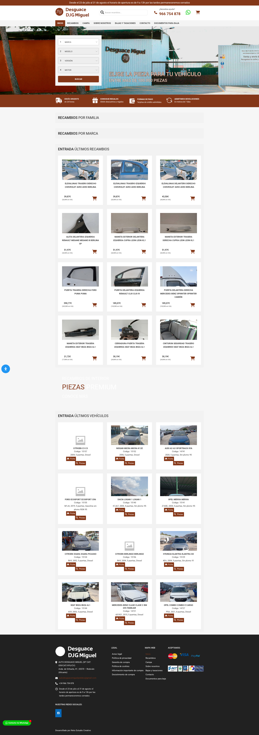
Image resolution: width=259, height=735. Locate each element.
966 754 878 (169, 14)
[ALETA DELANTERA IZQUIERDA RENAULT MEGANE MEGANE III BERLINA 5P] (80, 227)
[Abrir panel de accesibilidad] (5, 369)
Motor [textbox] (68, 70)
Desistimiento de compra (123, 674)
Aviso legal (117, 654)
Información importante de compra (127, 670)
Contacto (145, 23)
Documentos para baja (166, 23)
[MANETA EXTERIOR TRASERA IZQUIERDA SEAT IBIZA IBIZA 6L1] (80, 333)
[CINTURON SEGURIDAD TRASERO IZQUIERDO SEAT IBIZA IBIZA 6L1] (178, 333)
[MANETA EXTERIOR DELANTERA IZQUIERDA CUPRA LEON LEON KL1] (129, 227)
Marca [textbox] (68, 42)
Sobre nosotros (102, 23)
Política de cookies (120, 666)
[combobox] (78, 42)
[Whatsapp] (188, 13)
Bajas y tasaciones (125, 23)
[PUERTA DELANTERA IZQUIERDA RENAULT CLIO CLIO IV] (129, 280)
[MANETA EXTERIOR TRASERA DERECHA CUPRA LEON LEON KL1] (178, 227)
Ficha (72, 459)
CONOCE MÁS (75, 396)
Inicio (60, 23)
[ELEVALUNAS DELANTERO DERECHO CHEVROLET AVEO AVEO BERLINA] (178, 173)
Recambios (73, 23)
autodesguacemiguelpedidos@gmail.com (77, 678)
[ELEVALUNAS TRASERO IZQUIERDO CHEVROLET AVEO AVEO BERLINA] (129, 173)
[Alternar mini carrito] (198, 12)
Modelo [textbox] (68, 51)
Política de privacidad (121, 658)
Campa (86, 23)
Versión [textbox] (69, 61)
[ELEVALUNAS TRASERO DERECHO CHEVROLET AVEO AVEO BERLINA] (80, 173)
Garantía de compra (121, 662)
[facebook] (58, 713)
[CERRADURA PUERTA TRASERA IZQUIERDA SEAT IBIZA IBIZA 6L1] (129, 333)
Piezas (82, 463)
